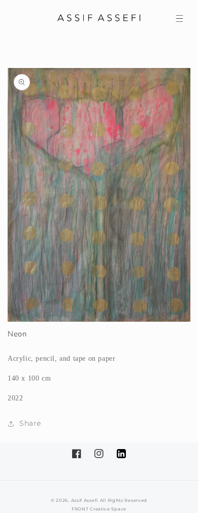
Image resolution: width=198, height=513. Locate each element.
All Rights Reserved (123, 500)
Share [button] (30, 423)
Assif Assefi (84, 500)
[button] (179, 18)
